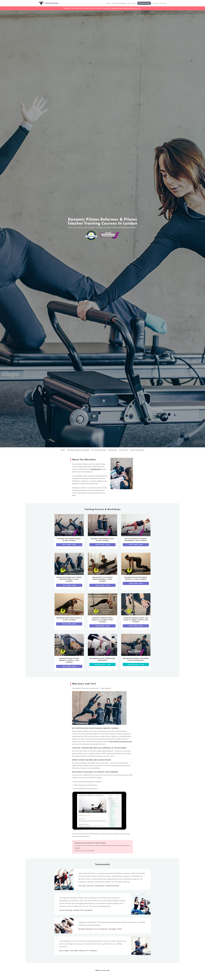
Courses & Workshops (119, 3)
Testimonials (112, 450)
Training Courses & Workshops (78, 450)
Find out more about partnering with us (122, 8)
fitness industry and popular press (121, 741)
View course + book (69, 544)
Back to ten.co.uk (160, 3)
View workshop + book (102, 664)
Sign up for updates (137, 450)
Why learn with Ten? (99, 450)
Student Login (145, 3)
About (109, 3)
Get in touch (132, 3)
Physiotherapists (96, 469)
